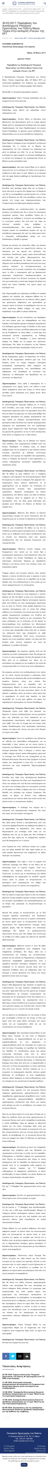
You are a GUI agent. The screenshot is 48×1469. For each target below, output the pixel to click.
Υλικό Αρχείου (9, 1451)
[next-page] (7, 1417)
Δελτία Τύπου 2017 (15, 9)
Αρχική (4, 9)
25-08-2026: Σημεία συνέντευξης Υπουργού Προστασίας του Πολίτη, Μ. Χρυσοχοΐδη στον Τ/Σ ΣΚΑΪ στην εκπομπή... (23, 1376)
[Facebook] (5, 1356)
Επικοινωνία (41, 1451)
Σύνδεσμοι (41, 1446)
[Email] (19, 1356)
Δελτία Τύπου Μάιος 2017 (32, 9)
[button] (45, 3)
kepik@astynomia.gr (26, 1441)
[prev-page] (3, 1417)
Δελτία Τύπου (9, 1448)
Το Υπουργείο (9, 1446)
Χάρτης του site (40, 1448)
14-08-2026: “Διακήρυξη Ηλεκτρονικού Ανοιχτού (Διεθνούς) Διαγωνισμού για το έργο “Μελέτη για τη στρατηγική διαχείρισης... (23, 1394)
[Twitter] (12, 1356)
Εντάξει (24, 1465)
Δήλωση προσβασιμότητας (35, 1453)
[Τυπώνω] (26, 1356)
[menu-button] (3, 3)
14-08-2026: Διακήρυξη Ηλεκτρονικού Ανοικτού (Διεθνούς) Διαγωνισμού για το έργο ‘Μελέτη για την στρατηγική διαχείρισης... (23, 1402)
